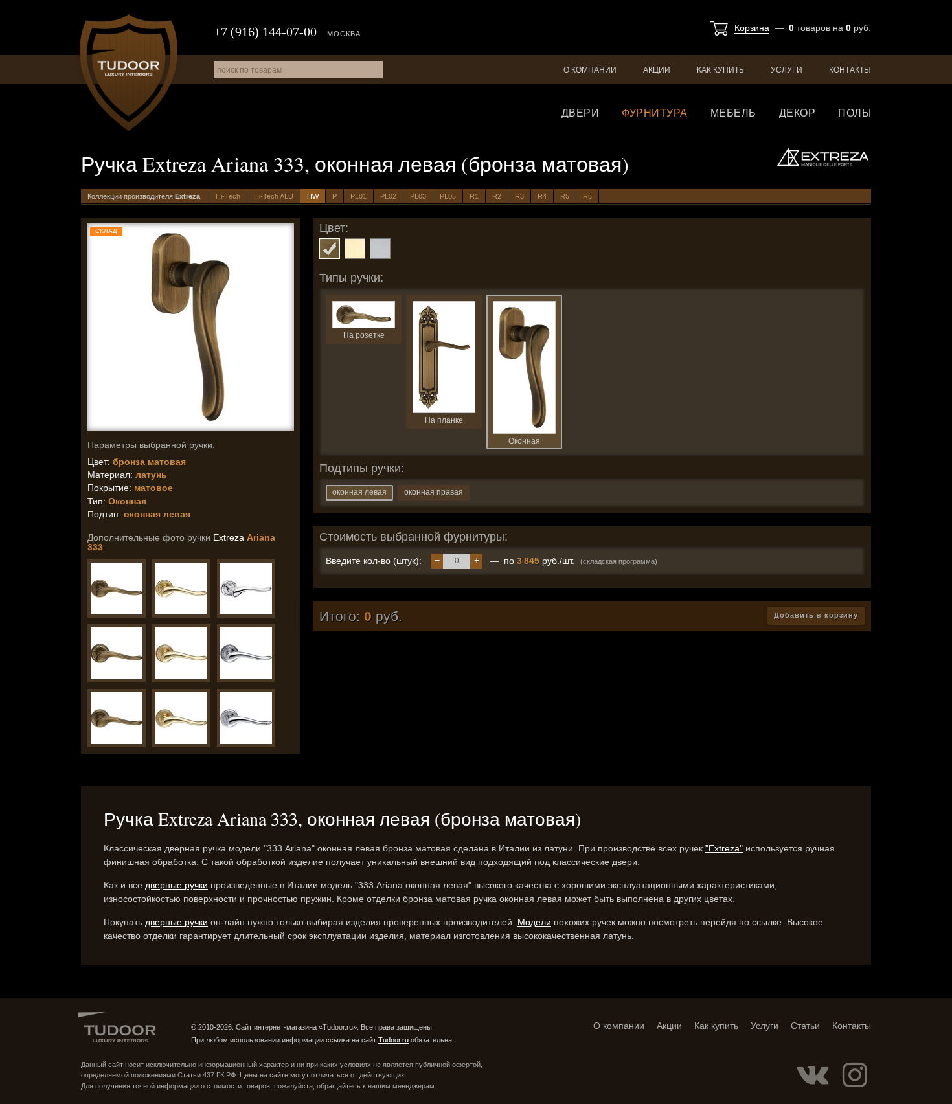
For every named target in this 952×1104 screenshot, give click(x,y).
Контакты (850, 69)
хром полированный (380, 248)
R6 (587, 196)
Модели (534, 922)
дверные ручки (176, 885)
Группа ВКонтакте (813, 1075)
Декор (797, 112)
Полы (854, 112)
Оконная (524, 440)
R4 (542, 196)
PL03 (418, 196)
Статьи (805, 1025)
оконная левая (359, 492)
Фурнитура (655, 112)
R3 (519, 196)
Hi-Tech (228, 196)
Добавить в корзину (816, 615)
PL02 (388, 196)
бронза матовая (329, 248)
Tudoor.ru (128, 72)
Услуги (786, 69)
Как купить (720, 69)
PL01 (358, 196)
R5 (564, 196)
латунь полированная (355, 248)
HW (313, 196)
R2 (496, 196)
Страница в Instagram (855, 1075)
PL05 (448, 196)
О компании (590, 69)
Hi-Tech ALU (273, 196)
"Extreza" (724, 848)
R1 (474, 196)
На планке (444, 420)
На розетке (364, 335)
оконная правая (433, 492)
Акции (656, 69)
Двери (580, 112)
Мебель (733, 112)
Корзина (751, 28)
